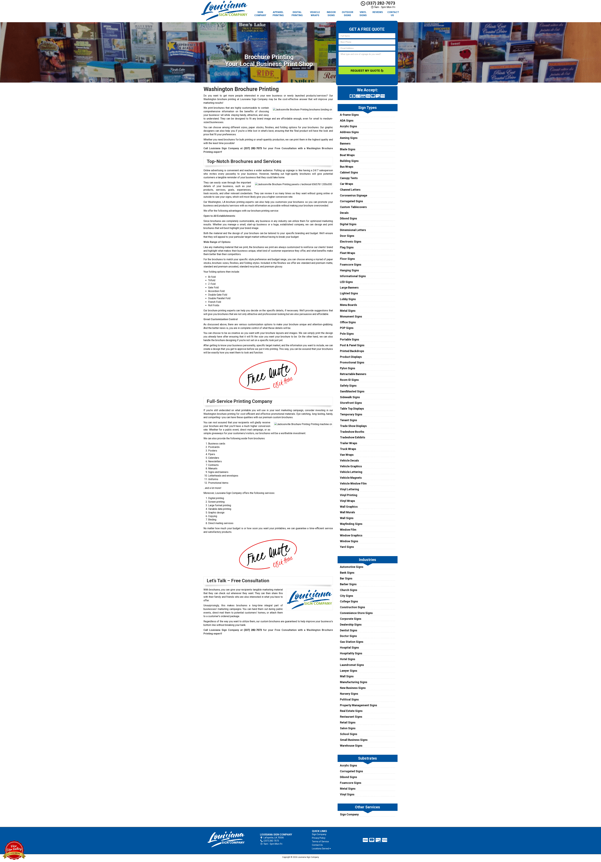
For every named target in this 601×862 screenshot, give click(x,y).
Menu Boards (348, 305)
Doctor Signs (348, 636)
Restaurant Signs (351, 716)
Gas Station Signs (351, 641)
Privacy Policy (318, 838)
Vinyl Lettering (349, 489)
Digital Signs (348, 224)
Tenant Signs (348, 420)
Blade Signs (347, 149)
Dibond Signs (348, 218)
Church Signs (348, 590)
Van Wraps (347, 454)
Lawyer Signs (348, 670)
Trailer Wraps (348, 443)
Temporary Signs (351, 414)
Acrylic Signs (348, 126)
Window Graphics (351, 535)
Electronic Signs (350, 241)
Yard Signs (347, 546)
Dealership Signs (351, 624)
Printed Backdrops (352, 351)
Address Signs (349, 132)
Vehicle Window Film (353, 483)
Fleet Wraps (347, 253)
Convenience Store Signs (356, 613)
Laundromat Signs (352, 665)
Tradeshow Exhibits (352, 437)
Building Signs (349, 160)
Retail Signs (347, 722)
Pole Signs (347, 333)
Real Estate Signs (351, 710)
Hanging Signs (349, 270)
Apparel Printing (278, 14)
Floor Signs (347, 258)
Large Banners (349, 287)
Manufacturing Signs (353, 682)
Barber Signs (348, 584)
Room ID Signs (349, 379)
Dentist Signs (348, 630)
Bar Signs (346, 578)
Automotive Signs (351, 566)
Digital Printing (297, 14)
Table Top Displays (352, 408)
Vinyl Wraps (347, 500)
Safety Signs (348, 385)
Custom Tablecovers (353, 207)
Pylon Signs (347, 368)
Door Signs (347, 235)
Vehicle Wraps (315, 14)
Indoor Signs (331, 14)
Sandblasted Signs (352, 391)
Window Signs (349, 541)
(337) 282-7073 (380, 3)
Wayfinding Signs (351, 523)
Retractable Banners (353, 374)
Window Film (348, 529)
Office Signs (348, 322)
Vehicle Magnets (351, 477)
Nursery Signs (349, 693)
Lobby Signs (348, 299)
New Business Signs (353, 688)
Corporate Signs (350, 618)
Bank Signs (347, 572)
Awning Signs (348, 137)
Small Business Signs (353, 739)
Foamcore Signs (350, 264)
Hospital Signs (349, 647)
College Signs (349, 601)
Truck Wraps (348, 449)
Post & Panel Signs (352, 345)
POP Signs (346, 328)
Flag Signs (347, 247)
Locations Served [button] (320, 848)
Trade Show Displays (353, 426)
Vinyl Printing (348, 495)
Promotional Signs (352, 362)
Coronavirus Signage (353, 195)
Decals (344, 212)
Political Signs (349, 699)
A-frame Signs (349, 114)
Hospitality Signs (351, 653)
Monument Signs (351, 316)
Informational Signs (353, 276)
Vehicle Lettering (351, 472)
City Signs (346, 595)
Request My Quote (366, 70)
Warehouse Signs (351, 745)
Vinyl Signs (363, 14)
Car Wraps (346, 183)
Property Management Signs (358, 705)
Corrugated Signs (351, 201)
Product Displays (351, 356)
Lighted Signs (349, 293)
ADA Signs (346, 120)
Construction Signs (352, 607)
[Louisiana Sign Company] (226, 839)
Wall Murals (347, 512)
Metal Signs (347, 310)
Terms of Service (320, 841)
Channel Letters (350, 189)
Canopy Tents (349, 178)
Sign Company (260, 14)
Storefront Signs (351, 402)
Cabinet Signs (349, 172)
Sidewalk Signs (350, 397)
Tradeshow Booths (352, 431)
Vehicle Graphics (351, 466)
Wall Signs (346, 518)
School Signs (348, 734)
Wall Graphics (349, 506)
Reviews (377, 12)
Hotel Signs (347, 659)
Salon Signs (347, 728)
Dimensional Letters (353, 230)
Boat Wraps (347, 155)
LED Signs (346, 282)
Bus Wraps (346, 166)
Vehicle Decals (349, 460)
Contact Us (393, 14)
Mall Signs (347, 676)
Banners (345, 143)
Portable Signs (349, 339)
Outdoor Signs (347, 14)
